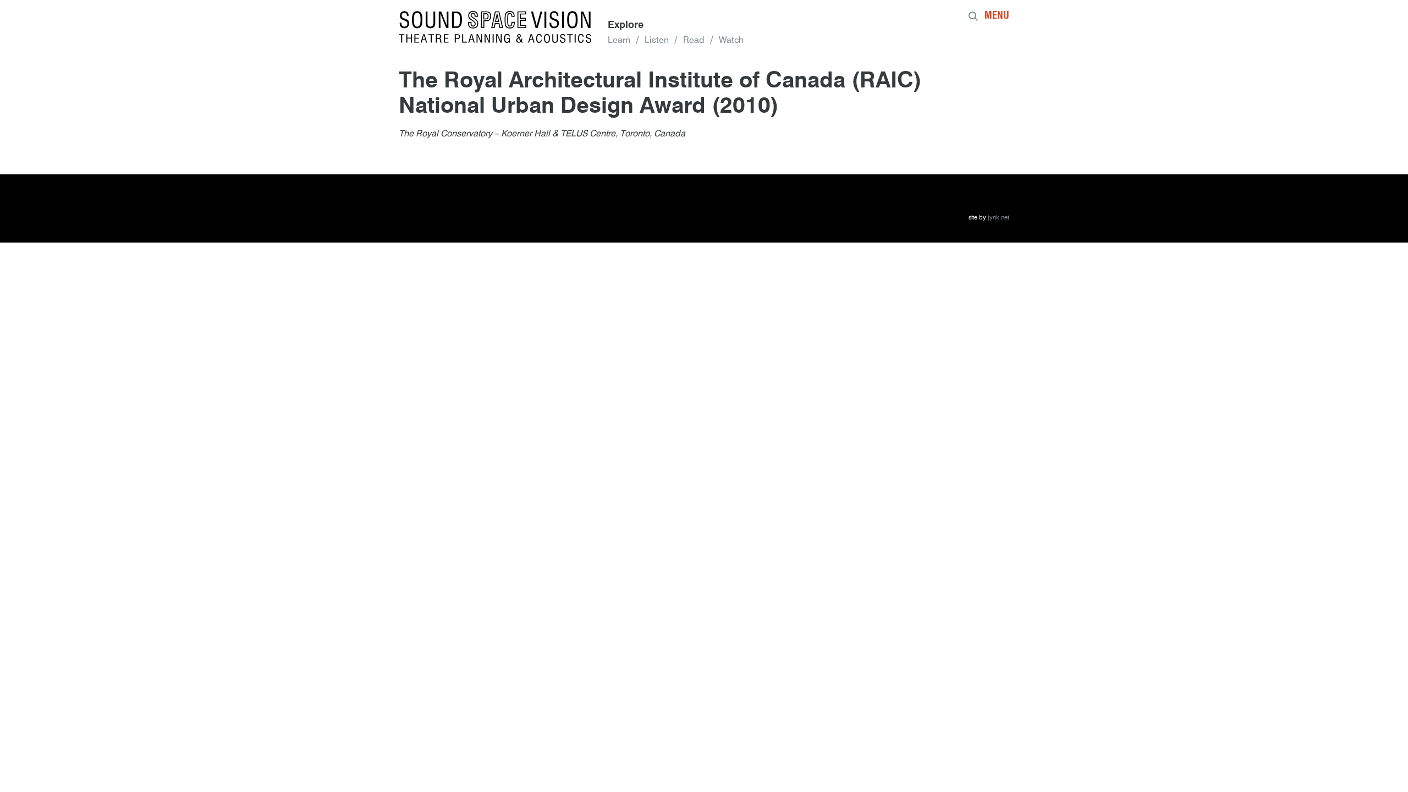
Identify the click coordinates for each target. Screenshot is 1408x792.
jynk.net (998, 218)
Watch (731, 40)
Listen (657, 40)
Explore (626, 25)
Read (694, 40)
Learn (619, 40)
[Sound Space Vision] (495, 27)
